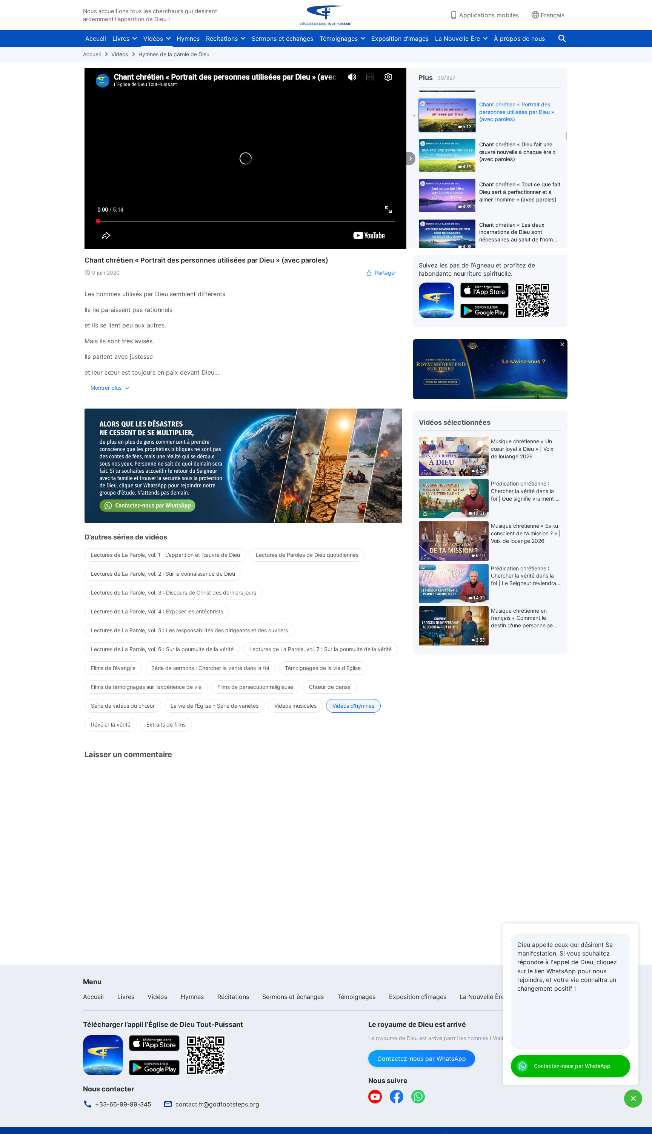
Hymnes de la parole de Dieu (173, 54)
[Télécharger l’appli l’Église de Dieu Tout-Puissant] (103, 1054)
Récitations (222, 38)
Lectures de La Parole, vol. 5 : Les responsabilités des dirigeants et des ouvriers (189, 630)
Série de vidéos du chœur (123, 705)
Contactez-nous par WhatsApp (421, 1058)
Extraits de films (166, 724)
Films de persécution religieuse (255, 687)
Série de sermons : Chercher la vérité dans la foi (210, 668)
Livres (120, 38)
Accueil (95, 38)
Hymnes (188, 38)
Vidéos (153, 38)
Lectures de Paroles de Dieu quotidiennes (307, 555)
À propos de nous (519, 38)
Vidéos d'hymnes (353, 705)
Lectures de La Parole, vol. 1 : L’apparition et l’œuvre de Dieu (165, 555)
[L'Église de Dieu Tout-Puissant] (326, 15)
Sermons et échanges (282, 38)
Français (552, 15)
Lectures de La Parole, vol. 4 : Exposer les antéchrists (157, 611)
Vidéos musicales (295, 705)
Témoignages (339, 38)
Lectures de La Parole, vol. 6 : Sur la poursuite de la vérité (162, 649)
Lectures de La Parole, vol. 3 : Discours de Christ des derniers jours (173, 592)
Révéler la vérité (111, 724)
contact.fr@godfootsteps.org (217, 1104)
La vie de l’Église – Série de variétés (214, 705)
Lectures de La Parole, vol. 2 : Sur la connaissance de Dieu (163, 573)
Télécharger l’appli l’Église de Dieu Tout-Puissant (163, 1024)
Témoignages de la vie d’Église (323, 668)
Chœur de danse (330, 687)
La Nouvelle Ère (457, 38)
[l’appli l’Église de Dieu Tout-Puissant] (436, 299)
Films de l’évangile (113, 668)
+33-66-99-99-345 (123, 1104)
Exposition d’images (400, 38)
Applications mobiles (489, 15)
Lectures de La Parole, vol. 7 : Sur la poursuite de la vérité (320, 649)
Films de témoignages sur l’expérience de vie (146, 687)
